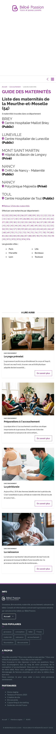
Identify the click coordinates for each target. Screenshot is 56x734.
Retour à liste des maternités (17, 206)
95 (4, 239)
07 (26, 215)
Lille (36, 249)
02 (7, 215)
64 (41, 229)
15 (4, 218)
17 (12, 218)
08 (30, 215)
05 (18, 215)
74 (28, 232)
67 (53, 229)
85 (18, 235)
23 (40, 218)
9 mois (39, 632)
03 (11, 215)
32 (22, 222)
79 (48, 232)
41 (4, 225)
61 (30, 229)
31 (18, 222)
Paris (11, 249)
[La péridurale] (28, 464)
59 (22, 229)
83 (11, 235)
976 (28, 239)
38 (45, 222)
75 (32, 232)
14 (53, 215)
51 (44, 225)
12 (45, 215)
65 (45, 229)
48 (32, 225)
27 (3, 222)
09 (34, 215)
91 (41, 235)
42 (8, 225)
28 (7, 222)
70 (12, 232)
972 (13, 239)
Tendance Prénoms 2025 (17, 694)
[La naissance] (28, 530)
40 (53, 222)
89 (34, 235)
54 (3, 229)
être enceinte (22, 642)
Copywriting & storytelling (18, 702)
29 (11, 222)
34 (30, 222)
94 (53, 235)
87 (26, 235)
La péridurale (11, 486)
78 (44, 232)
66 (49, 229)
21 (32, 218)
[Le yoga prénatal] (28, 334)
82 (7, 235)
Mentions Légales (16, 719)
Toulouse (39, 256)
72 (20, 232)
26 (52, 218)
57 (14, 229)
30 (14, 222)
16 (8, 218)
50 (40, 225)
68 (4, 232)
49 (36, 225)
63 (37, 229)
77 (40, 232)
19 (20, 218)
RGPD (28, 719)
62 (34, 229)
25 (48, 218)
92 (45, 235)
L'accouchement (15, 87)
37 (41, 222)
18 (16, 218)
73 (24, 232)
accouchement (33, 637)
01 (3, 215)
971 (8, 239)
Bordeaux (39, 253)
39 (49, 222)
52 (48, 225)
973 (18, 239)
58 (18, 229)
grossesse (7, 632)
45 (20, 225)
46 (24, 225)
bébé (30, 632)
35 (34, 222)
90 (37, 235)
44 (16, 225)
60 (26, 229)
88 (30, 235)
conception (19, 632)
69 (8, 232)
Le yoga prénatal (13, 356)
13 (49, 215)
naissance (19, 637)
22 (36, 218)
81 (3, 235)
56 (11, 229)
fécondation (8, 642)
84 (14, 235)
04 (14, 215)
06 (22, 215)
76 (36, 232)
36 (37, 222)
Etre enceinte (12, 700)
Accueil (4, 87)
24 (44, 218)
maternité (8, 637)
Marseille (13, 253)
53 (52, 225)
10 (37, 215)
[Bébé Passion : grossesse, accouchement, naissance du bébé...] (28, 9)
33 (26, 222)
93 (49, 235)
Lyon (11, 256)
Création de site (13, 697)
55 (7, 229)
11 (41, 215)
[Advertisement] (28, 44)
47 (28, 225)
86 (22, 235)
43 (12, 225)
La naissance (11, 552)
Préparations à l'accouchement (22, 421)
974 (23, 239)
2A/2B (26, 218)
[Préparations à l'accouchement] (28, 399)
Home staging (12, 692)
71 (16, 232)
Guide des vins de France (17, 705)
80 (52, 232)
